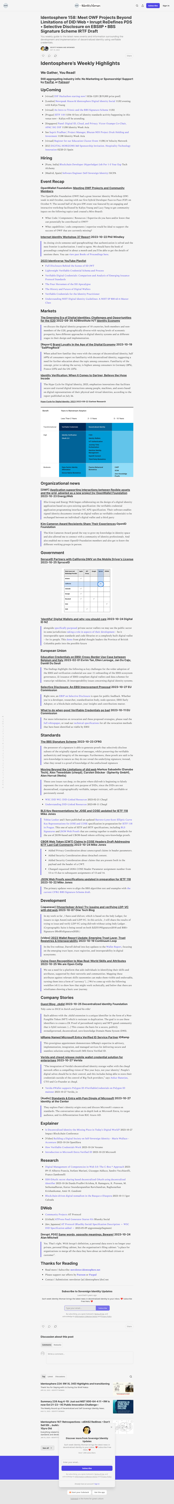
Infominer (71, 47)
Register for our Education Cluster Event (76, 141)
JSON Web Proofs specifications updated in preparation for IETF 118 (86, 879)
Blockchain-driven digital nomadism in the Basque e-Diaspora (78, 1196)
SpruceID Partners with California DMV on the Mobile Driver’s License (87, 559)
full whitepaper (52, 723)
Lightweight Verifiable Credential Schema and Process (74, 271)
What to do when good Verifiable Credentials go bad (75, 710)
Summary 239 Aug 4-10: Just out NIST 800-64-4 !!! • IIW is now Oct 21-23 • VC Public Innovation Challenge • (75, 1403)
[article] (87, 1389)
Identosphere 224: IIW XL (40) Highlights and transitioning (75, 1383)
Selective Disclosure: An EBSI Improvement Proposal (76, 687)
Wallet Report (113, 947)
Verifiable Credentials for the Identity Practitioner (72, 294)
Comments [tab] (46, 1345)
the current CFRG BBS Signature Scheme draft (87, 890)
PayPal (49, 82)
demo (69, 639)
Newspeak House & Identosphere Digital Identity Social (85, 101)
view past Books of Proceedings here (88, 254)
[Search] (137, 5)
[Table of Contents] (3, 752)
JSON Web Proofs (69, 831)
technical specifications (86, 723)
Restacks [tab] (57, 1345)
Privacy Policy (106, 1476)
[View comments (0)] (49, 55)
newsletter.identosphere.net (85, 1270)
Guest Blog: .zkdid (53, 1004)
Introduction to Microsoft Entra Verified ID (68, 1152)
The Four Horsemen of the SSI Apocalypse (68, 284)
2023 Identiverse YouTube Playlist (63, 260)
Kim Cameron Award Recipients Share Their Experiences (78, 523)
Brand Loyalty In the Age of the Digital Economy (84, 344)
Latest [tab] (50, 1376)
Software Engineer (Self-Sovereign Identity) (85, 173)
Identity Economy (108, 320)
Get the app (99, 1492)
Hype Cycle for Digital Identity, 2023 (58, 401)
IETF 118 (60, 115)
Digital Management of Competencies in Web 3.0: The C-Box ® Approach (84, 1167)
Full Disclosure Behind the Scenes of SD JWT (69, 266)
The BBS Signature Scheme (59, 741)
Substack (74, 1498)
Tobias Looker (51, 820)
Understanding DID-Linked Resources (66, 804)
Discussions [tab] (60, 1376)
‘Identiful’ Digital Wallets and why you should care (73, 619)
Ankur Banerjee (119, 1078)
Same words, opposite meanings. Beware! (86, 1234)
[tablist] (52, 1344)
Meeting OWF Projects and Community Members (83, 189)
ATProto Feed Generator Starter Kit (74, 1219)
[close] (111, 1427)
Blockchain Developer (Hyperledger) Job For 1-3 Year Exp (90, 164)
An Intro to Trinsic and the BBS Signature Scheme (81, 110)
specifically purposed (66, 628)
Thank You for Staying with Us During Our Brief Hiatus (64, 1387)
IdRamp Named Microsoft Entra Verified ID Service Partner (79, 1037)
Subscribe (153, 5)
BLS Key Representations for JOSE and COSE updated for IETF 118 (84, 810)
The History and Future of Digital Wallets (67, 289)
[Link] (37, 63)
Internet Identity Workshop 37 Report (65, 237)
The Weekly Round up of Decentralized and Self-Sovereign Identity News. (73, 1408)
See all (46, 1448)
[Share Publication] (142, 5)
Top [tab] (43, 1376)
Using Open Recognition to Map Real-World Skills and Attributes (83, 961)
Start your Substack (80, 1492)
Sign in (166, 5)
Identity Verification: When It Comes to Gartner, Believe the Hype (84, 375)
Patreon (63, 82)
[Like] (43, 55)
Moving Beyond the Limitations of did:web (69, 769)
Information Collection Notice (86, 1476)
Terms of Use (99, 1474)
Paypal (93, 1275)
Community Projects (56, 1214)
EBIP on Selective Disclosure (74, 696)
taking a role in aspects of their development (90, 632)
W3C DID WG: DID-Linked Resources (66, 799)
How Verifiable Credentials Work (63, 1147)
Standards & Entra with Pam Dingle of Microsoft (82, 1098)
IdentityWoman (56, 47)
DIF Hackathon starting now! (70, 96)
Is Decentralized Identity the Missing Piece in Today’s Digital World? (82, 1130)
